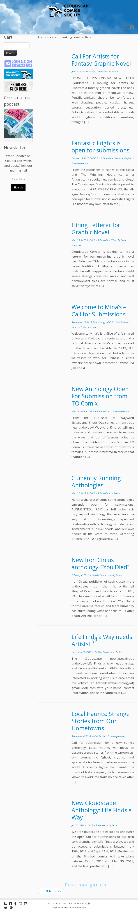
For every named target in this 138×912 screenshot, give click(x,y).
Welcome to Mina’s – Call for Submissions (99, 310)
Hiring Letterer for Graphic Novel (96, 228)
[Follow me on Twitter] (7, 908)
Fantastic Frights (123, 158)
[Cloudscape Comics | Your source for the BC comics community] (69, 11)
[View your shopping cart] (132, 26)
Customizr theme (77, 907)
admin (114, 71)
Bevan (116, 493)
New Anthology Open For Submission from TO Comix (100, 396)
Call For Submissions (97, 71)
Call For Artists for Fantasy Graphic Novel (101, 59)
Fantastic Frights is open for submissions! (101, 146)
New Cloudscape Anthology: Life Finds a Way (102, 810)
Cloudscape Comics (64, 903)
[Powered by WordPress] (89, 903)
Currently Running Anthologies (96, 481)
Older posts (51, 891)
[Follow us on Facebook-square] (11, 904)
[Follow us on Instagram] (21, 904)
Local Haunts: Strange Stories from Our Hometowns (101, 721)
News (115, 240)
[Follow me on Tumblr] (16, 904)
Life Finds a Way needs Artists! (102, 640)
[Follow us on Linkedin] (26, 904)
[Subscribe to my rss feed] (6, 904)
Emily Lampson (88, 327)
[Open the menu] (124, 27)
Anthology (100, 322)
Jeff (120, 652)
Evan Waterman (80, 163)
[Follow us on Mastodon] (12, 908)
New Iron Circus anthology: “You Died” (100, 563)
